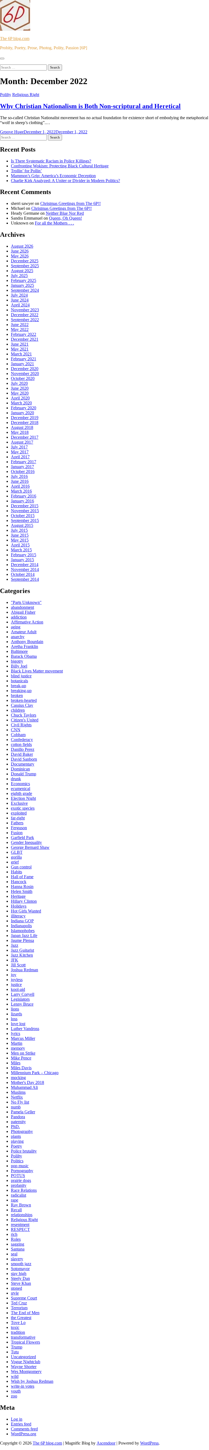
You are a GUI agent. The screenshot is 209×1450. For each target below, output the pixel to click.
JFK (14, 960)
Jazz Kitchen (22, 955)
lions (15, 1009)
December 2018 (24, 422)
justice (16, 984)
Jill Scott (18, 965)
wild (15, 1376)
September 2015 (25, 520)
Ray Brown (21, 1205)
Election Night (23, 798)
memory (18, 1048)
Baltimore (19, 651)
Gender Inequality (26, 842)
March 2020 (21, 403)
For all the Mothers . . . (54, 223)
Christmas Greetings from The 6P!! (70, 203)
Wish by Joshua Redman (32, 1381)
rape (14, 1200)
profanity (18, 1185)
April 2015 (20, 545)
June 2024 (20, 300)
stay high (18, 1273)
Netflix (17, 1097)
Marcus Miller (23, 1038)
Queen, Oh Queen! (65, 218)
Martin (16, 1043)
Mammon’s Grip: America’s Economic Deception (53, 175)
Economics (20, 783)
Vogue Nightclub (25, 1361)
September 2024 (25, 290)
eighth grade (21, 793)
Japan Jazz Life (24, 935)
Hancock (18, 881)
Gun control (21, 867)
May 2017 (20, 452)
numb (16, 1107)
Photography (22, 1131)
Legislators (20, 999)
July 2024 (19, 295)
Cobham (18, 734)
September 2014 (25, 579)
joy (13, 974)
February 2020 (23, 407)
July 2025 (19, 275)
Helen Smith (21, 891)
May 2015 (20, 540)
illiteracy (18, 916)
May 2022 (20, 329)
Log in (16, 1419)
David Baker (22, 754)
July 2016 (19, 476)
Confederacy (22, 739)
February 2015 (23, 554)
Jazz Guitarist (22, 950)
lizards (16, 1014)
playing (17, 1141)
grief (15, 862)
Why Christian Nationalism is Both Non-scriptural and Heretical (90, 106)
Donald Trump (23, 774)
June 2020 (20, 388)
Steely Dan (20, 1278)
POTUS (18, 1175)
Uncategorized (23, 1356)
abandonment (22, 607)
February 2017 (23, 461)
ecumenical (20, 788)
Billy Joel (19, 666)
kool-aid (18, 989)
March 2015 (21, 550)
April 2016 (20, 486)
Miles (15, 1063)
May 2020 (20, 393)
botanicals (19, 680)
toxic (15, 1327)
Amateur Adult (23, 631)
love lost (18, 1023)
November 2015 (25, 510)
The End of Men (25, 1312)
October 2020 (23, 378)
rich (14, 1234)
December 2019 (24, 417)
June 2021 (20, 344)
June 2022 (20, 324)
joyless (17, 979)
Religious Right (25, 94)
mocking (18, 1077)
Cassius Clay (22, 705)
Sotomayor (20, 1268)
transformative (23, 1337)
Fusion (17, 832)
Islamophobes (23, 930)
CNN (15, 729)
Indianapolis (21, 925)
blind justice (21, 676)
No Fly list (20, 1102)
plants (16, 1136)
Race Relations (24, 1190)
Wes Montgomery (26, 1371)
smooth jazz (21, 1263)
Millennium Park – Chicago (35, 1072)
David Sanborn (24, 759)
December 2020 (24, 368)
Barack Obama (24, 656)
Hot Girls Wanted (26, 911)
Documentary (22, 764)
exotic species (23, 808)
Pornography (22, 1170)
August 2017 (22, 442)
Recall (16, 1210)
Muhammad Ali (24, 1087)
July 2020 (19, 383)
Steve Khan (21, 1283)
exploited (19, 813)
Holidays (18, 906)
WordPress (149, 1443)
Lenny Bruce (22, 1004)
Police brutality (24, 1151)
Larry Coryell (22, 994)
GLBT (17, 852)
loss (14, 1018)
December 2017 (24, 437)
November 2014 (25, 569)
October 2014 (23, 574)
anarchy (17, 636)
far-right (18, 818)
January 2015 (22, 559)
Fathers (17, 823)
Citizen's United (24, 720)
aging (15, 627)
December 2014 (24, 564)
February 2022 (23, 334)
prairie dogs (21, 1180)
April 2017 (20, 456)
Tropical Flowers (25, 1342)
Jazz (14, 945)
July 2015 (19, 530)
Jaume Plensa (22, 940)
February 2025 (23, 280)
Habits (16, 872)
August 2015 (22, 525)
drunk (16, 778)
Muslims (18, 1092)
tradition (18, 1332)
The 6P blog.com (14, 38)
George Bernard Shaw (30, 847)
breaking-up (21, 690)
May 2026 (20, 256)
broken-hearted (24, 700)
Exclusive (19, 803)
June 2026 (20, 251)
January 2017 (22, 466)
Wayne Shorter (23, 1366)
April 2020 (20, 398)
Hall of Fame (22, 876)
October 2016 (23, 471)
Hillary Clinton (24, 901)
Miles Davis (21, 1067)
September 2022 (25, 319)
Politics (17, 1161)
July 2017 (19, 447)
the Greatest (21, 1317)
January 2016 (22, 501)
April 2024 (20, 305)
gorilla (16, 857)
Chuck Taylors (23, 715)
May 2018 (20, 432)
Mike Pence (21, 1058)
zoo (14, 1396)
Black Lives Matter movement (37, 671)
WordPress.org (23, 1433)
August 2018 (22, 427)
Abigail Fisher (23, 612)
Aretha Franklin (24, 646)
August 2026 (22, 246)
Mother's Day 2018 (27, 1082)
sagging (17, 1244)
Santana (17, 1249)
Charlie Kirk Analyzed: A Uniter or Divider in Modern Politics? (65, 180)
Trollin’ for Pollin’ (26, 170)
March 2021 (21, 354)
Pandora (18, 1116)
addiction (19, 617)
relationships (21, 1214)
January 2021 (22, 363)
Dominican (20, 769)
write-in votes (22, 1386)
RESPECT (20, 1229)
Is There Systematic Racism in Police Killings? (51, 161)
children (18, 710)
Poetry (16, 1146)
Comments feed (24, 1429)
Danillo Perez (22, 749)
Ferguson (19, 827)
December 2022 (24, 314)
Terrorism (19, 1307)
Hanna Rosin (22, 886)
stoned (16, 1288)
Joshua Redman (24, 969)
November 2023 (25, 310)
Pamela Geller (23, 1112)
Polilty (5, 94)
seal (14, 1254)
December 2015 (24, 505)
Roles (16, 1239)
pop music (20, 1165)
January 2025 (22, 285)
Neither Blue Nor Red (65, 213)
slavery (17, 1259)
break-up (18, 685)
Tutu (15, 1352)
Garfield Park (22, 837)
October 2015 (23, 515)
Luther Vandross (25, 1028)
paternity (18, 1121)
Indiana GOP (22, 920)
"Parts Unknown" (26, 602)
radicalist (18, 1195)
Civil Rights (21, 725)
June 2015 (20, 535)
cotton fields (21, 744)
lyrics (15, 1033)
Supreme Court (24, 1298)
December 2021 (24, 339)
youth (16, 1391)
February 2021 (23, 359)
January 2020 (22, 412)
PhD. (15, 1126)
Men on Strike (23, 1053)
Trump (16, 1347)
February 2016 (23, 496)
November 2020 (25, 373)
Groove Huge (12, 132)
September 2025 (25, 265)
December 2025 (24, 261)
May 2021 (20, 349)
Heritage (18, 896)
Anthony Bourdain (27, 641)
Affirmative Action (27, 622)
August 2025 (22, 270)
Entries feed (21, 1424)
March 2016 (21, 491)
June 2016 (20, 481)
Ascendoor (106, 1443)
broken (17, 695)
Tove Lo (18, 1322)
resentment (20, 1224)
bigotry (17, 661)
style (15, 1293)
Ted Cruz (19, 1303)
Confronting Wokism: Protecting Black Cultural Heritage (60, 166)
